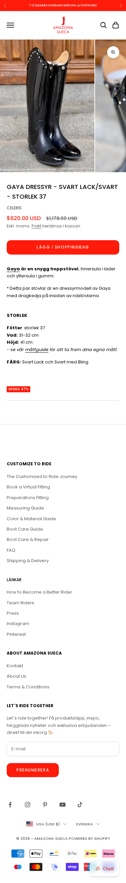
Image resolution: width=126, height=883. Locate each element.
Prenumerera (32, 770)
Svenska (84, 824)
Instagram (18, 623)
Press (13, 613)
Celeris (14, 208)
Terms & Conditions (28, 687)
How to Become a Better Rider (39, 592)
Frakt (36, 226)
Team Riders (20, 603)
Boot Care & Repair (28, 539)
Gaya (13, 269)
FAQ (11, 550)
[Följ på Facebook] (10, 804)
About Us (16, 676)
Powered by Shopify (89, 838)
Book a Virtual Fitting (28, 487)
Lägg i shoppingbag (63, 247)
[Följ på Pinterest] (45, 804)
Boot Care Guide (25, 529)
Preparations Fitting (28, 497)
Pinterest (16, 634)
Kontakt (15, 666)
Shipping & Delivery (28, 560)
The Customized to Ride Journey (42, 476)
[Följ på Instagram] (27, 804)
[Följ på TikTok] (80, 804)
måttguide (36, 349)
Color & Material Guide (31, 519)
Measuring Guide (25, 508)
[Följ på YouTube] (62, 804)
